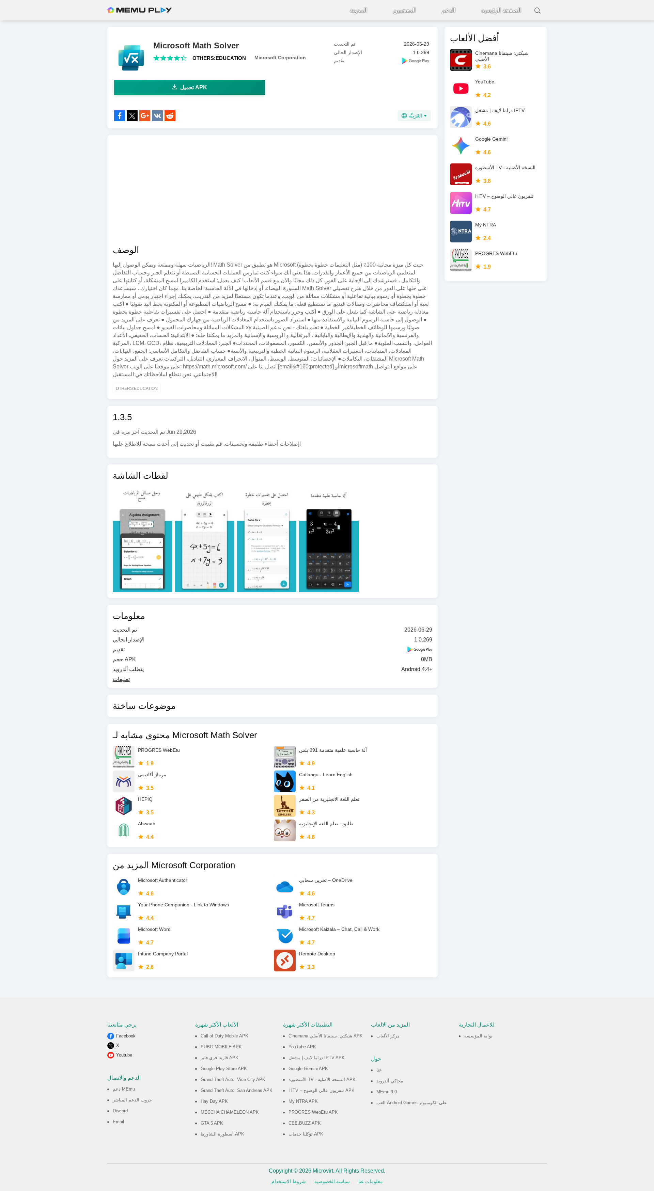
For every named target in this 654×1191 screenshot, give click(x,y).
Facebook (126, 1035)
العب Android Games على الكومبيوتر (411, 1102)
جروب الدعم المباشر (132, 1099)
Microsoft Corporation (280, 57)
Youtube (124, 1055)
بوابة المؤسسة (478, 1035)
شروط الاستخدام (288, 1181)
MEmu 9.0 (386, 1091)
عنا (379, 1070)
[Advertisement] (272, 190)
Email (118, 1121)
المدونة (358, 10)
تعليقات (121, 679)
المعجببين (404, 10)
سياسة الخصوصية (332, 1181)
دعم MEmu (124, 1089)
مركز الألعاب (388, 1035)
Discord (120, 1110)
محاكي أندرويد (389, 1080)
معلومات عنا (370, 1181)
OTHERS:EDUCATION (219, 58)
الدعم (448, 10)
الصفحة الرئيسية (501, 10)
